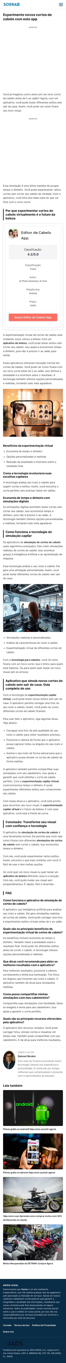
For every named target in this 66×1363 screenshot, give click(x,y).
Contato (7, 1325)
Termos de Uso (22, 1325)
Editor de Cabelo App (36, 235)
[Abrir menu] (61, 4)
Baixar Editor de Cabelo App (33, 317)
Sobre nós (8, 1331)
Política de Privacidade (44, 1325)
